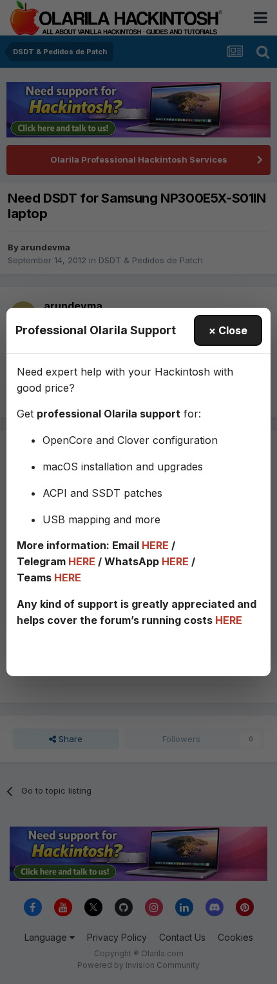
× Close (228, 330)
